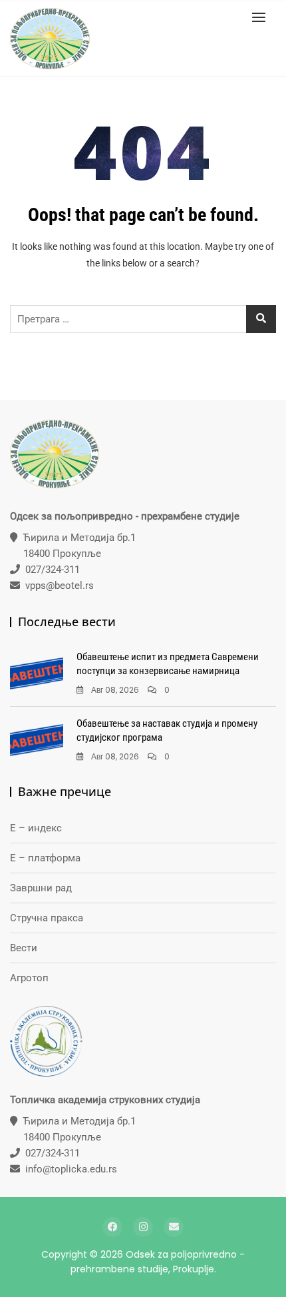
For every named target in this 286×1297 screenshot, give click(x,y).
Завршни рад (41, 888)
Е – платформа (45, 858)
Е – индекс (36, 828)
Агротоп (29, 978)
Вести (23, 948)
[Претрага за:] (143, 319)
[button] (262, 17)
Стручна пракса (46, 918)
